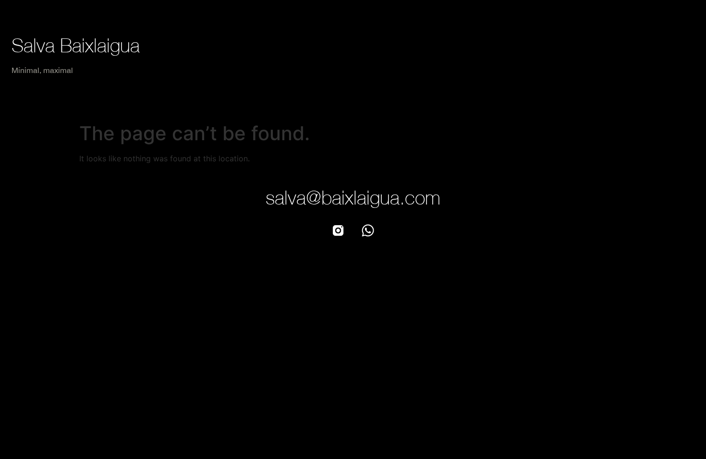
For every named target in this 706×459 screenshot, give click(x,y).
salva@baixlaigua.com (353, 197)
